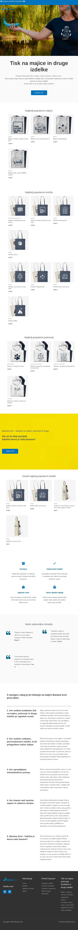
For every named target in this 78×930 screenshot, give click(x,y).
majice (46, 746)
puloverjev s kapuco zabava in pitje (56, 818)
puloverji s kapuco (56, 746)
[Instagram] (5, 891)
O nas (24, 883)
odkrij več (39, 93)
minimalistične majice (47, 787)
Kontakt (24, 886)
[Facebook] (9, 891)
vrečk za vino (54, 815)
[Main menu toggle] (74, 8)
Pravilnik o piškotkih (48, 886)
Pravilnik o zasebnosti (48, 888)
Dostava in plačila (47, 883)
